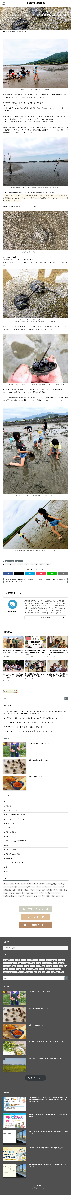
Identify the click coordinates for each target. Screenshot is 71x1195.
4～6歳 (29, 884)
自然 (35, 896)
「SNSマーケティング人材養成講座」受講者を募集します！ (24, 727)
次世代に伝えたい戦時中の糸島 (15, 841)
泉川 (36, 564)
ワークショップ (47, 887)
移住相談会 (30, 893)
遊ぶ (6, 867)
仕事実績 (8, 828)
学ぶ (6, 836)
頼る (6, 871)
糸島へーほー (18, 22)
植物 (65, 890)
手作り (55, 890)
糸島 (36, 893)
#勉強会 (6, 884)
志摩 (43, 890)
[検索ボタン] (67, 3)
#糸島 (11, 884)
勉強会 (26, 890)
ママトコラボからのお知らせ (15, 814)
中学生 (55, 887)
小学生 (38, 890)
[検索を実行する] (66, 698)
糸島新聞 (21, 896)
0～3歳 (17, 884)
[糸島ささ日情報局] (35, 3)
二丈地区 (61, 887)
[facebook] (31, 1185)
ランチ (38, 887)
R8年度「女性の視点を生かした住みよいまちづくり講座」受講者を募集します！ (30, 718)
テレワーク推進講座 (24, 887)
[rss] (38, 1185)
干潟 (32, 564)
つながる (8, 806)
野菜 (48, 896)
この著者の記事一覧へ (45, 617)
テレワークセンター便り (10, 887)
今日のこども (9, 823)
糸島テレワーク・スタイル (14, 863)
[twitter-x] (33, 1185)
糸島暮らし (29, 896)
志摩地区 (49, 890)
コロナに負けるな (51, 884)
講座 (43, 896)
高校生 (58, 896)
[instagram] (35, 1185)
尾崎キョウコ (13, 611)
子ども (32, 890)
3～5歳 (23, 884)
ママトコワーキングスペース (15, 819)
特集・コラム (9, 845)
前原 (14, 890)
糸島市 (41, 893)
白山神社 (11, 893)
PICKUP (35, 884)
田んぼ (5, 893)
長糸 (53, 896)
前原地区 (20, 890)
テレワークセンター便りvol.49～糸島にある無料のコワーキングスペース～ (28, 731)
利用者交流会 (7, 890)
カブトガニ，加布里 (11, 564)
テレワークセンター (12, 810)
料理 (61, 890)
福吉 (23, 893)
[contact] (40, 1185)
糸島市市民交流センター (10, 896)
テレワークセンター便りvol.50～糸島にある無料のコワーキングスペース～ (28, 722)
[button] (8, 573)
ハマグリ (20, 564)
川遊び (26, 564)
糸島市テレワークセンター (53, 893)
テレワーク (61, 884)
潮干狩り (42, 564)
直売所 (18, 893)
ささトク (8, 801)
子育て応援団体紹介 (12, 832)
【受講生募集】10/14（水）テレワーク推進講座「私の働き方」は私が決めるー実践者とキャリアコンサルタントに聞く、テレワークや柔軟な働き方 (35, 712)
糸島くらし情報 (9, 22)
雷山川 (48, 564)
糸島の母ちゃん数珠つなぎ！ (15, 854)
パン (33, 887)
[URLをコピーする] (63, 573)
